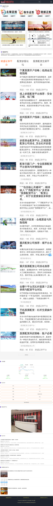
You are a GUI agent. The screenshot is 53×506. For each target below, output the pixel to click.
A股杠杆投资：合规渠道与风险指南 (35, 221)
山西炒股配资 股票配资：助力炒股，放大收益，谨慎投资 (12, 45)
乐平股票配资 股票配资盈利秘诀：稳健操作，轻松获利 (12, 31)
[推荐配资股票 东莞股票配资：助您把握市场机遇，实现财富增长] (40, 38)
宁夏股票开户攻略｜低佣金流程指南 (36, 71)
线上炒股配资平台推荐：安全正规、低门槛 (36, 95)
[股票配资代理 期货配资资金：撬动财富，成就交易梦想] (4, 490)
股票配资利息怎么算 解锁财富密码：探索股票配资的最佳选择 (18, 479)
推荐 (39, 385)
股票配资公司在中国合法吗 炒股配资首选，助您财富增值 (39, 31)
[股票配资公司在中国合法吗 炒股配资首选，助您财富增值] (40, 25)
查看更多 (26, 354)
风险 (13, 396)
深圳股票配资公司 (27, 211)
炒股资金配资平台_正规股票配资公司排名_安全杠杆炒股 (35, 142)
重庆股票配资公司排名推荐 (35, 266)
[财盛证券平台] (7, 1)
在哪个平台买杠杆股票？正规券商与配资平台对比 (36, 288)
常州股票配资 (25, 302)
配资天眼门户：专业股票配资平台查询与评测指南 (36, 165)
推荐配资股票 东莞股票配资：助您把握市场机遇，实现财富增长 (11, 455)
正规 (13, 394)
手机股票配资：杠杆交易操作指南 (36, 311)
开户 (39, 399)
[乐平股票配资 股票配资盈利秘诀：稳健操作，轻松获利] (13, 25)
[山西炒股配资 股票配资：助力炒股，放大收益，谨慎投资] (13, 38)
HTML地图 (33, 500)
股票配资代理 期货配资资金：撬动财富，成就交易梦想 (17, 488)
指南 (13, 399)
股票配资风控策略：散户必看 (36, 333)
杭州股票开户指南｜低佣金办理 (36, 118)
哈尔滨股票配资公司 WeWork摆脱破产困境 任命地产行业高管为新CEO (20, 470)
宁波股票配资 (25, 85)
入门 (39, 388)
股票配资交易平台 (27, 156)
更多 (51, 6)
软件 (13, 385)
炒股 (13, 388)
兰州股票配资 (25, 109)
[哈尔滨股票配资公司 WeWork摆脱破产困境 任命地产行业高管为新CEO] (4, 473)
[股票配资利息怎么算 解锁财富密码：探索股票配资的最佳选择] (4, 482)
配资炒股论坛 (25, 235)
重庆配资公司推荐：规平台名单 (36, 244)
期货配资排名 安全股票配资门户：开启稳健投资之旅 (9, 460)
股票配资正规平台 (27, 132)
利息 (39, 396)
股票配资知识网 (29, 502)
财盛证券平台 (8, 497)
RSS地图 (29, 500)
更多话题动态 (26, 402)
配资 (13, 391)
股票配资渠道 (40, 394)
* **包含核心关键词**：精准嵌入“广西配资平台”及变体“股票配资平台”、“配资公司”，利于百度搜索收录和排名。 (35, 193)
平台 (39, 391)
